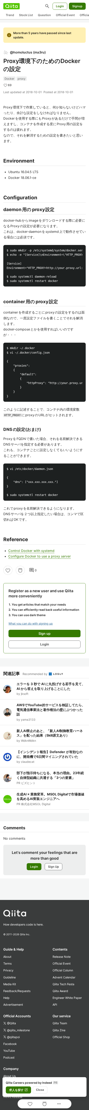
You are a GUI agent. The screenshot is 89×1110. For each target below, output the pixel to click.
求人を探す (18, 1090)
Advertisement (13, 1004)
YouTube (9, 1050)
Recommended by (35, 674)
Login (60, 6)
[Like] (7, 570)
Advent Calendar (64, 977)
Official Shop (61, 1037)
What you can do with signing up (30, 623)
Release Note (62, 956)
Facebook (10, 1044)
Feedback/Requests (16, 991)
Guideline (9, 977)
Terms (7, 963)
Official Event (65, 15)
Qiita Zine (59, 1030)
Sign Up (53, 866)
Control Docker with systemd (31, 551)
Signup (77, 6)
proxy (21, 78)
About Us (9, 1076)
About (7, 956)
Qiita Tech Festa (63, 984)
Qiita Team (60, 1023)
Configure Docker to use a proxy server (39, 556)
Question (44, 15)
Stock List (26, 15)
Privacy (8, 970)
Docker (9, 78)
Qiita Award (60, 991)
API (55, 1004)
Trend (10, 15)
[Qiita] (11, 6)
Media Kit (9, 984)
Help (6, 997)
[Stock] (20, 570)
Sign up (44, 633)
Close (40, 1089)
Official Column (63, 970)
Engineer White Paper (67, 997)
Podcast (8, 1057)
